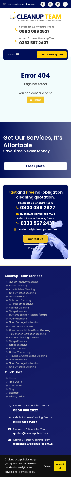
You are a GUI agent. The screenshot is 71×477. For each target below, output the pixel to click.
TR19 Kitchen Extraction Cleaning (27, 334)
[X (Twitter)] (57, 4)
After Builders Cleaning (22, 289)
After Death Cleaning (21, 304)
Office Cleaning (18, 345)
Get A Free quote (52, 54)
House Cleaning (18, 285)
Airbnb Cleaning (18, 348)
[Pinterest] (50, 4)
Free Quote (35, 166)
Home (12, 378)
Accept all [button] (60, 466)
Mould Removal (18, 296)
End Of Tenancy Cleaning (23, 282)
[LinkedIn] (65, 4)
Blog (11, 389)
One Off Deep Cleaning (22, 293)
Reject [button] (47, 466)
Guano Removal (18, 318)
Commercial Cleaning (21, 326)
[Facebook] (42, 4)
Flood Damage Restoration (24, 322)
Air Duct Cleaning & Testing (24, 337)
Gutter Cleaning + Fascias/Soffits (28, 315)
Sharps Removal (18, 311)
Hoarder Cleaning (19, 307)
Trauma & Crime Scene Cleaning (28, 356)
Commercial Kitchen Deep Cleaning (29, 330)
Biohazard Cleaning (20, 300)
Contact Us (35, 239)
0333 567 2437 (25, 422)
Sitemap (14, 392)
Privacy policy (17, 396)
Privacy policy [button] (27, 471)
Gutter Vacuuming (19, 352)
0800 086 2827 (25, 410)
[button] (35, 100)
